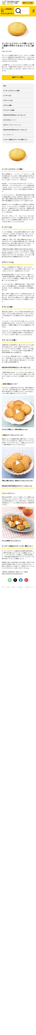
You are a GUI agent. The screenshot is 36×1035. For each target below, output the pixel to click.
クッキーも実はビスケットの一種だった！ (15, 139)
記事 (8, 587)
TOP (3, 587)
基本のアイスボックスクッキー (12, 125)
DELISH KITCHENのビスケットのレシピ (15, 130)
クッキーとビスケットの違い (11, 90)
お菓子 (13, 587)
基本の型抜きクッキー (9, 120)
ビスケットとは (7, 100)
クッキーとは (7, 95)
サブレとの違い (7, 105)
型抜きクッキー (30, 587)
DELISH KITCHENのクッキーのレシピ (14, 115)
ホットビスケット (8, 134)
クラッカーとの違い (9, 110)
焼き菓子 (20, 587)
